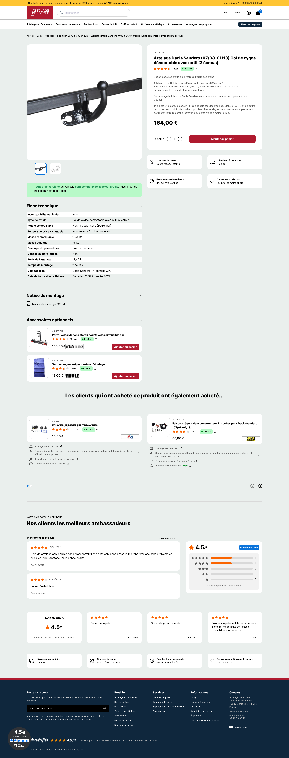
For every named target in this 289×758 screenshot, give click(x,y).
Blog (225, 12)
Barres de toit (121, 702)
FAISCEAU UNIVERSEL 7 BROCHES (75, 425)
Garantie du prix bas (228, 179)
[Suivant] (260, 486)
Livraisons (196, 706)
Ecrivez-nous (241, 727)
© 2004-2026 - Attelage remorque (45, 749)
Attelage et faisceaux (125, 697)
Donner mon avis (249, 547)
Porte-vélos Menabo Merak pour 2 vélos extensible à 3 (88, 335)
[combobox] (138, 13)
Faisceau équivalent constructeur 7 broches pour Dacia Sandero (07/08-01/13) (214, 425)
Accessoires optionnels (50, 319)
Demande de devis (162, 702)
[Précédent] (252, 486)
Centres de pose (166, 160)
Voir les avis (151, 740)
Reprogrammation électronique (235, 659)
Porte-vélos (120, 706)
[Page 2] (31, 486)
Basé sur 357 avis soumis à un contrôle (54, 637)
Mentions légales (75, 749)
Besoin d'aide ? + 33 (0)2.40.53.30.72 (242, 3)
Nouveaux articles (123, 725)
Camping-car (159, 711)
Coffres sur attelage (125, 711)
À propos (196, 715)
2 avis (175, 68)
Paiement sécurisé (200, 702)
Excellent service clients (170, 179)
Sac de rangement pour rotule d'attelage (78, 364)
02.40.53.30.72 (237, 718)
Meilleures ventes (123, 720)
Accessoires (120, 715)
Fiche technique (42, 205)
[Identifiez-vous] (249, 13)
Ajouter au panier (222, 139)
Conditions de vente (202, 711)
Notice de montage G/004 (48, 304)
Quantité (159, 139)
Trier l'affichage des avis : (41, 537)
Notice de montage (45, 295)
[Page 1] (28, 486)
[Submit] (61, 12)
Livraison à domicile (229, 160)
